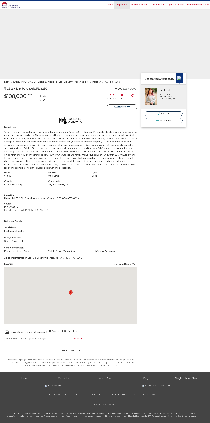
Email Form (165, 121)
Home (110, 4)
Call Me (165, 114)
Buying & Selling (140, 6)
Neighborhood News (198, 4)
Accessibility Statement (111, 394)
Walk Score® (76, 350)
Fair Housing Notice (146, 394)
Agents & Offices (175, 4)
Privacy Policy (80, 394)
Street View (131, 263)
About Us (158, 6)
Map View (119, 263)
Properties (122, 6)
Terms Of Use (58, 394)
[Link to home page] (12, 5)
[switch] (112, 98)
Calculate (77, 338)
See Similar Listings (122, 107)
